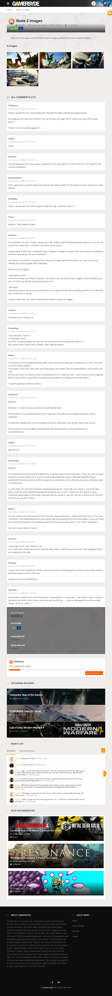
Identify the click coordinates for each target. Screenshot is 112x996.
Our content (78, 926)
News (74, 921)
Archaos (12, 235)
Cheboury (13, 105)
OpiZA (11, 139)
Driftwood (19, 793)
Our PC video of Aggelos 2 (23, 885)
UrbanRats (13, 328)
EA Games (15, 639)
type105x (12, 590)
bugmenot (13, 394)
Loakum (18, 771)
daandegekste (15, 178)
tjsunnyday (13, 460)
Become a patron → (94, 673)
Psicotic (12, 563)
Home (9, 9)
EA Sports (15, 648)
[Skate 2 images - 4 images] (22, 60)
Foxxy (11, 217)
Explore (75, 931)
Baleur (11, 355)
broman (12, 310)
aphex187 (19, 765)
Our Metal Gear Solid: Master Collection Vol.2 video (36, 830)
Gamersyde (48, 987)
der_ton (18, 758)
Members (11, 750)
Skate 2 (87, 38)
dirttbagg (12, 199)
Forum (75, 936)
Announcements (27, 750)
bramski (12, 157)
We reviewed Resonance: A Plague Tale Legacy (34, 858)
